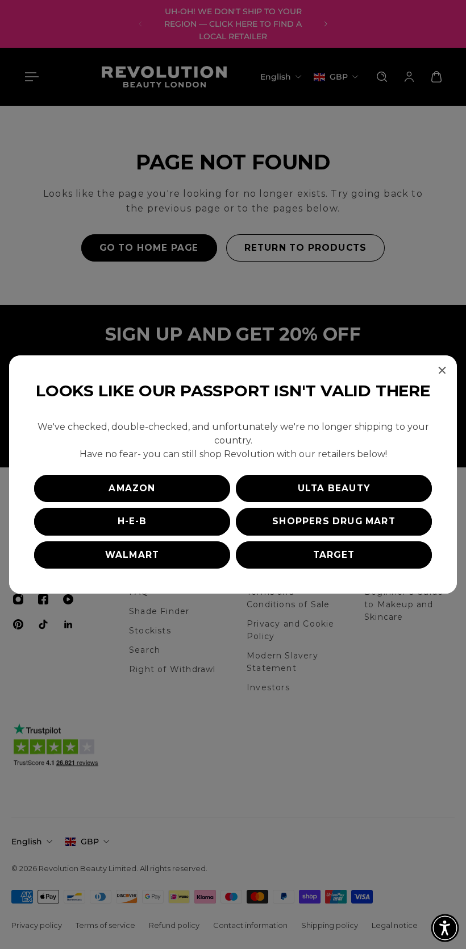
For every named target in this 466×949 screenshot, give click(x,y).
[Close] (442, 370)
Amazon (132, 488)
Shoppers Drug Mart (334, 521)
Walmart (132, 554)
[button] (445, 928)
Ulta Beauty (334, 488)
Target (334, 554)
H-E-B (132, 521)
